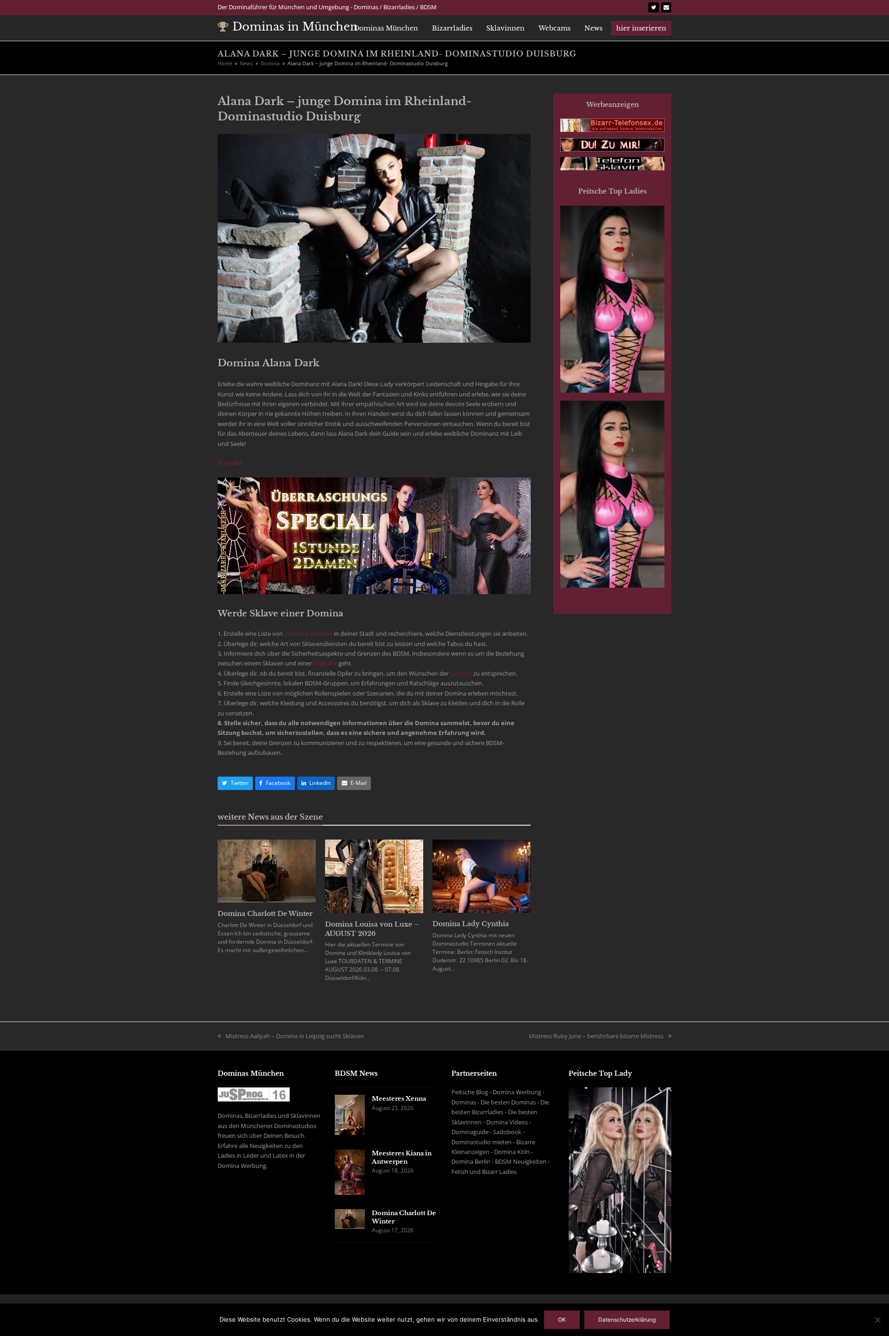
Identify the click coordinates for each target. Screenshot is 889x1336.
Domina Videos (507, 1122)
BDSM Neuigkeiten (520, 1161)
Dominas (463, 1102)
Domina (325, 663)
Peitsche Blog (469, 1092)
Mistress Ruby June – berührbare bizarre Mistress (596, 1036)
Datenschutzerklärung (627, 1319)
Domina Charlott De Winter (265, 913)
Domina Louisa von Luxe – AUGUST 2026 (372, 929)
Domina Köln (512, 1152)
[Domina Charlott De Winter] (267, 870)
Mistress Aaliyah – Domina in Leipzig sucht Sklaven (294, 1036)
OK (562, 1319)
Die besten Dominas (508, 1102)
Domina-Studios (308, 633)
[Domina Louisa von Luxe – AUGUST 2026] (374, 876)
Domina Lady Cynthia (470, 924)
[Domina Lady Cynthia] (481, 876)
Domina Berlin (470, 1161)
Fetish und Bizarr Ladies (484, 1171)
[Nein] (877, 1319)
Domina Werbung (517, 1092)
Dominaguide (469, 1132)
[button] (235, 783)
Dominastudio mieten (481, 1142)
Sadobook (507, 1132)
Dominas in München (295, 26)
